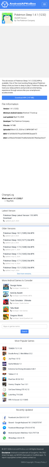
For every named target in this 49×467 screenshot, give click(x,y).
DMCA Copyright (27, 462)
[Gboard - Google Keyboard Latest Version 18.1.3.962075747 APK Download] (4, 422)
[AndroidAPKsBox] (18, 4)
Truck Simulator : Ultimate (20, 300)
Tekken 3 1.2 (13, 374)
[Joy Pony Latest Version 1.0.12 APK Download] (4, 359)
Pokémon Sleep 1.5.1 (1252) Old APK (18, 268)
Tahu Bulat (14, 308)
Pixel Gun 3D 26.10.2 (16, 379)
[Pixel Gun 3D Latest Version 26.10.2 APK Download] (4, 379)
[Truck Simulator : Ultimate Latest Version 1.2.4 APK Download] (6, 302)
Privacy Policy (40, 462)
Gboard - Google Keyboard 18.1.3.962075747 (25, 423)
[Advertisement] (24, 51)
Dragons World (16, 315)
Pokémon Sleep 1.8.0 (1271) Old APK (18, 240)
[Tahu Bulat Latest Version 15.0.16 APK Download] (6, 309)
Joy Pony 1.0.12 (14, 359)
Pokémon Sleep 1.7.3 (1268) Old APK (18, 247)
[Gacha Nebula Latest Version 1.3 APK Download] (4, 364)
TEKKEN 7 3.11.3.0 (15, 348)
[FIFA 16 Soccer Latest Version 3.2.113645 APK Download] (4, 400)
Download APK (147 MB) (24, 98)
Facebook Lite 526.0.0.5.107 (18, 417)
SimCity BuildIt (16, 293)
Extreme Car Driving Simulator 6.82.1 (22, 369)
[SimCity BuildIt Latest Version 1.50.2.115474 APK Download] (6, 294)
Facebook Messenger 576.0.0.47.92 (21, 428)
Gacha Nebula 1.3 (14, 364)
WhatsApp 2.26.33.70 (16, 438)
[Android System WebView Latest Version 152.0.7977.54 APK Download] (4, 433)
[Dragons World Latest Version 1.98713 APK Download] (6, 317)
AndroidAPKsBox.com (20, 449)
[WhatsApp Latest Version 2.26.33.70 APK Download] (4, 438)
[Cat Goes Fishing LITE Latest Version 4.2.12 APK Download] (4, 389)
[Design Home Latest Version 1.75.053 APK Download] (6, 287)
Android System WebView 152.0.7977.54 (23, 433)
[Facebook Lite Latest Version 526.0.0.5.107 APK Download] (4, 417)
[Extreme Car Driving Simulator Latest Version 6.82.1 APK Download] (4, 369)
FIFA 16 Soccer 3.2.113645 (18, 400)
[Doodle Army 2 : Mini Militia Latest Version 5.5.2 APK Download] (4, 353)
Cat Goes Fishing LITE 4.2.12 (18, 389)
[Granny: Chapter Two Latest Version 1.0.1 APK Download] (4, 384)
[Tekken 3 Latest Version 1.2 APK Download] (4, 374)
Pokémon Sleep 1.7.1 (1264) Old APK (18, 261)
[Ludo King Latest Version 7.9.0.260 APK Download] (4, 394)
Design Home (16, 285)
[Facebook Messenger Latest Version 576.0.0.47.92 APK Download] (4, 428)
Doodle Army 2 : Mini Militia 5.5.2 (20, 354)
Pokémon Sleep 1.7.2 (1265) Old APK (18, 254)
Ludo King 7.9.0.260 (15, 395)
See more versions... (24, 274)
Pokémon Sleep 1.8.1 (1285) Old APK (18, 233)
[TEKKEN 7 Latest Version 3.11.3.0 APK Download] (4, 348)
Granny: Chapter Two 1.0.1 (18, 384)
